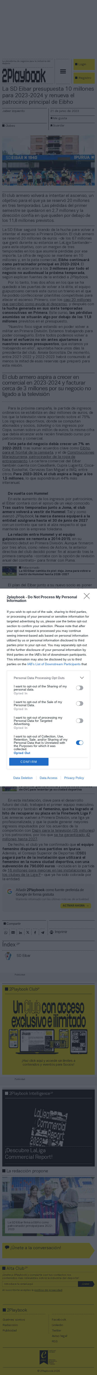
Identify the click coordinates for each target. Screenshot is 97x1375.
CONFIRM (29, 762)
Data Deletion (23, 778)
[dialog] (48, 687)
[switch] (79, 688)
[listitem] (48, 677)
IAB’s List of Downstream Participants (54, 664)
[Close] (88, 597)
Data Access (48, 778)
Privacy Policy (74, 778)
